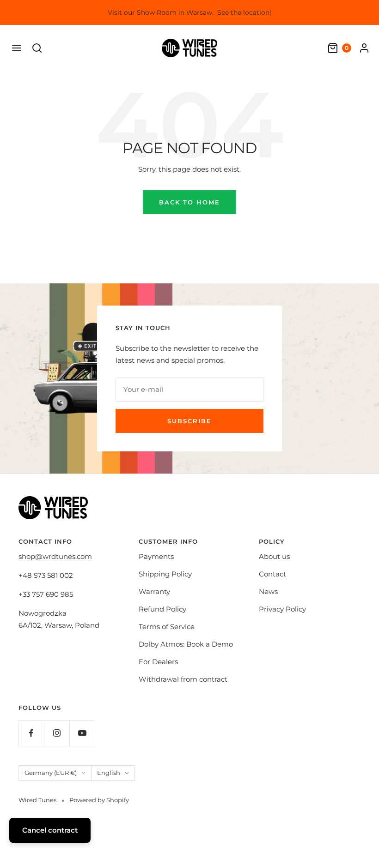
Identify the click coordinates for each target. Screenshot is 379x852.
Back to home (189, 202)
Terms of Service (167, 626)
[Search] (37, 48)
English (108, 772)
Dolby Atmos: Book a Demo (186, 644)
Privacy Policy (282, 609)
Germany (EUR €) (50, 772)
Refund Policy (162, 609)
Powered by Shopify (99, 800)
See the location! (244, 12)
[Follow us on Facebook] (31, 733)
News (268, 591)
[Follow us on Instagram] (56, 733)
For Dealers (158, 661)
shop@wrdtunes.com (55, 556)
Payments (156, 556)
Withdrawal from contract (183, 679)
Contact (272, 574)
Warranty (154, 591)
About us (274, 556)
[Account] (364, 48)
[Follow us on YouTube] (82, 733)
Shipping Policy (165, 574)
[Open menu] (16, 48)
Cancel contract (50, 830)
